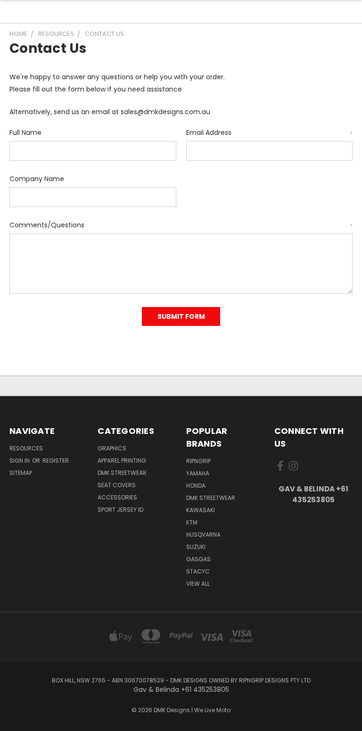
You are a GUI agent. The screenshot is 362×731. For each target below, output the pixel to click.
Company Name (36, 178)
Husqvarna (203, 535)
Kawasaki (200, 510)
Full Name (25, 132)
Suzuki (196, 547)
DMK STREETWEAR (122, 473)
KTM (191, 522)
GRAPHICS (112, 448)
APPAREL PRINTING (122, 461)
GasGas (198, 559)
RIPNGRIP (198, 461)
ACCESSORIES (117, 497)
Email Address (269, 132)
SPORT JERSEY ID (120, 510)
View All (198, 584)
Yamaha (197, 473)
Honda (196, 486)
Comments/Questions (181, 225)
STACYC (198, 571)
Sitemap (20, 473)
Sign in (20, 461)
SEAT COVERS (117, 485)
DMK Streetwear (210, 498)
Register (55, 461)
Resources (26, 448)
